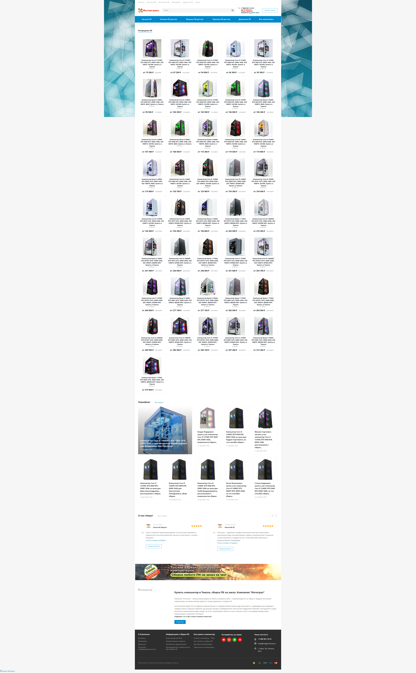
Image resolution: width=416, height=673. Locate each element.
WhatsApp (234, 640)
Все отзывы (162, 516)
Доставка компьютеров (203, 644)
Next (276, 516)
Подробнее (180, 622)
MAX (257, 13)
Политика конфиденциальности (147, 648)
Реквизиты (142, 641)
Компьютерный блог (174, 638)
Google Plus (229, 640)
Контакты (142, 638)
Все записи (159, 402)
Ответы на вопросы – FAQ (204, 638)
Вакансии (142, 644)
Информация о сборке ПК (177, 634)
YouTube (224, 640)
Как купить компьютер (204, 634)
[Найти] (232, 10)
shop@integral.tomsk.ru (267, 643)
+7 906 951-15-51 (247, 8)
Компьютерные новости (175, 641)
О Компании (144, 634)
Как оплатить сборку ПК (203, 641)
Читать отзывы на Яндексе (156, 540)
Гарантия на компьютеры (204, 647)
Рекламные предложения (176, 644)
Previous (272, 516)
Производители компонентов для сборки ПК (178, 648)
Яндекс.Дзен (240, 640)
